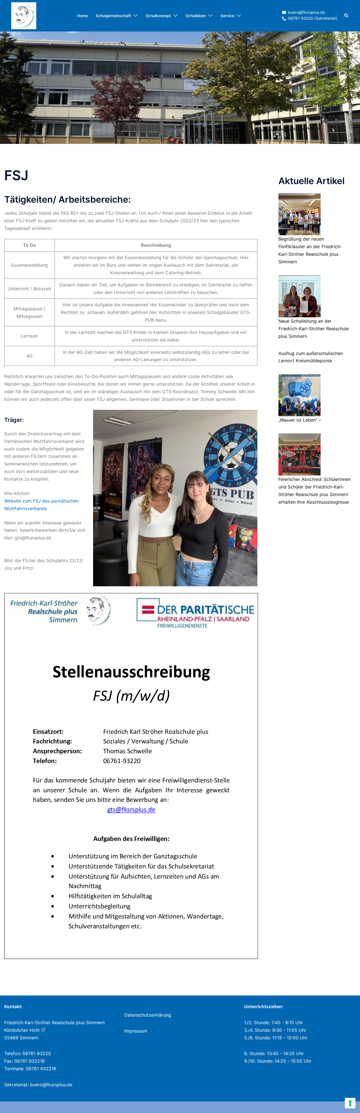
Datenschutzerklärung (147, 1015)
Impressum (135, 1031)
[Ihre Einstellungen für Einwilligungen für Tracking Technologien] (350, 1103)
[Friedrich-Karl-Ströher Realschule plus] (23, 15)
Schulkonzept (158, 15)
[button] (346, 15)
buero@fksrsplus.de (51, 1084)
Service (227, 15)
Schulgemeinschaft (113, 15)
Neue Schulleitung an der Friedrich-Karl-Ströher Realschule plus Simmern (313, 328)
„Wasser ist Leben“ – (299, 420)
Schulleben (196, 15)
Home (82, 15)
